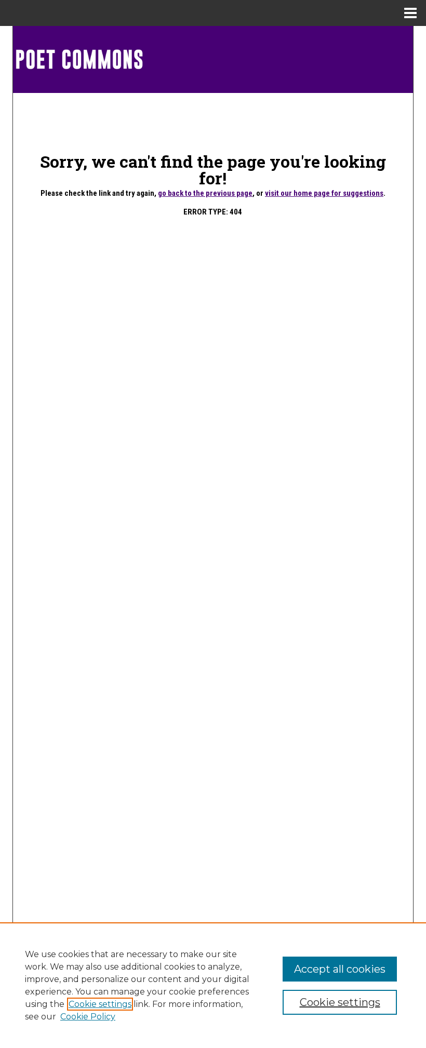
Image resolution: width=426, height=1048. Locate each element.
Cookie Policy (87, 1017)
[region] (213, 985)
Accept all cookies (339, 969)
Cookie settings (100, 1004)
